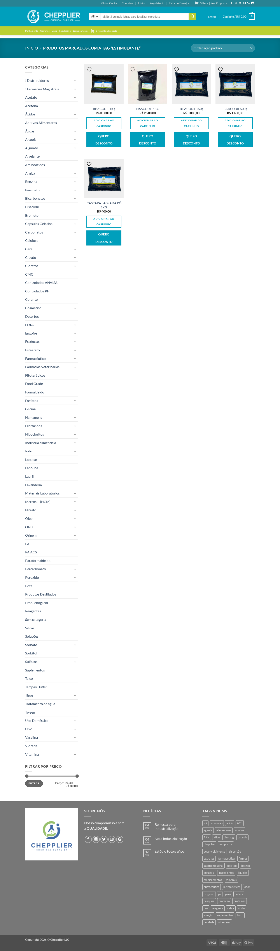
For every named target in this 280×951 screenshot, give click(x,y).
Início (31, 48)
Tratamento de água (40, 704)
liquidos (242, 872)
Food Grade (34, 383)
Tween (30, 712)
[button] (212, 16)
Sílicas (29, 628)
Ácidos (30, 114)
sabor (230, 908)
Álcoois (30, 139)
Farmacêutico (35, 358)
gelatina (232, 865)
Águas (30, 131)
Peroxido (32, 577)
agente (208, 830)
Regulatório (157, 3)
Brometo (31, 215)
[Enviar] (192, 16)
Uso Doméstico (36, 720)
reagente (217, 908)
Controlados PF (37, 291)
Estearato (32, 350)
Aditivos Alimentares (41, 122)
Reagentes (33, 611)
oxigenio (209, 894)
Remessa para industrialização (166, 826)
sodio (241, 908)
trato (240, 915)
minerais (231, 880)
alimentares (223, 830)
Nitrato (30, 510)
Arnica (30, 173)
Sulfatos (31, 661)
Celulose (31, 240)
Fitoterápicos (35, 375)
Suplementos (35, 670)
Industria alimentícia (40, 443)
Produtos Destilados (40, 594)
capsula (242, 837)
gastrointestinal (213, 865)
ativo (217, 837)
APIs (207, 837)
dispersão (235, 851)
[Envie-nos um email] (244, 3)
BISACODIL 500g (235, 109)
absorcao (216, 823)
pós (206, 908)
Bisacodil (32, 207)
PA (27, 544)
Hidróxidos (33, 426)
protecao (224, 901)
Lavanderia (33, 485)
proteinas (239, 901)
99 (205, 823)
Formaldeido (34, 392)
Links (141, 3)
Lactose (31, 459)
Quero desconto (103, 139)
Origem (31, 535)
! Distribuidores (37, 80)
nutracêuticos (231, 887)
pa (219, 894)
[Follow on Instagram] (236, 3)
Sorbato (31, 645)
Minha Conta (109, 3)
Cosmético (33, 308)
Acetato (31, 97)
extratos (209, 858)
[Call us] (248, 3)
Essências (32, 341)
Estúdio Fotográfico (169, 851)
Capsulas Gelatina (38, 223)
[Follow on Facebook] (231, 3)
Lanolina (31, 468)
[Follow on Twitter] (104, 839)
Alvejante (32, 156)
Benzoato (32, 190)
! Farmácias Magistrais (42, 89)
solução (208, 915)
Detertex (32, 316)
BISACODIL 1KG (147, 109)
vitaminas (224, 922)
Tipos (29, 695)
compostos (226, 844)
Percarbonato (35, 569)
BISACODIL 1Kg (104, 109)
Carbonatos (34, 232)
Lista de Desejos (179, 3)
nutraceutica (211, 887)
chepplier (209, 844)
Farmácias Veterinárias (42, 367)
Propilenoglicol (36, 603)
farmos (243, 858)
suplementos (225, 915)
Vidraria (31, 746)
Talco (29, 678)
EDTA (29, 325)
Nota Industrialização (171, 838)
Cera (28, 249)
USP (28, 729)
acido (229, 823)
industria (209, 872)
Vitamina (32, 754)
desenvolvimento (214, 851)
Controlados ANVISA (41, 282)
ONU (29, 527)
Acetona (31, 106)
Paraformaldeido (38, 560)
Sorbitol (31, 653)
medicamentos (213, 880)
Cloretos (31, 266)
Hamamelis (33, 417)
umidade (209, 922)
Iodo (28, 451)
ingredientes (226, 872)
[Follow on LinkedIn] (252, 3)
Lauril (29, 476)
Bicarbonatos (35, 198)
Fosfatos (31, 400)
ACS (239, 823)
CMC (29, 274)
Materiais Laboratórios (42, 493)
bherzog (229, 837)
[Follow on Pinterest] (119, 839)
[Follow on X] (240, 3)
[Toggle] (75, 80)
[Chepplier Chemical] (53, 17)
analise (239, 830)
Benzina (31, 181)
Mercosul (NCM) (38, 502)
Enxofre (31, 333)
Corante (31, 299)
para (228, 894)
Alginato (31, 148)
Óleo (29, 518)
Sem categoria (35, 619)
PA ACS (31, 552)
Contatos (127, 3)
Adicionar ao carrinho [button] (103, 123)
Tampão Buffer (36, 687)
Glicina (30, 409)
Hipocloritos (34, 434)
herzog (245, 865)
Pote (28, 586)
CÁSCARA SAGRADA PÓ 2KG (104, 205)
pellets (239, 894)
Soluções (31, 636)
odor (247, 887)
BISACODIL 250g (191, 109)
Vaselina (31, 737)
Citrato (30, 257)
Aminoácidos (35, 165)
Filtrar (34, 783)
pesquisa (209, 901)
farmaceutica (226, 858)
